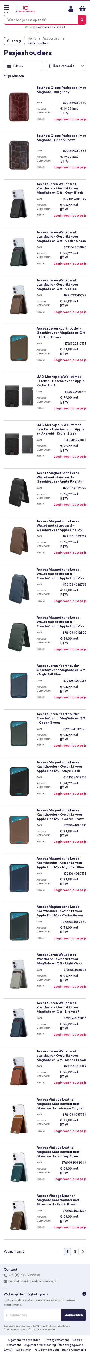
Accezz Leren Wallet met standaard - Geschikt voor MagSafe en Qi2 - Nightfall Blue (58, 1007)
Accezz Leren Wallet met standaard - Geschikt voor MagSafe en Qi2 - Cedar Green (61, 236)
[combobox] (45, 20)
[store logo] (25, 9)
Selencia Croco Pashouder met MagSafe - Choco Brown (61, 138)
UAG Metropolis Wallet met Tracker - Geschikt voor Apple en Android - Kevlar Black (60, 429)
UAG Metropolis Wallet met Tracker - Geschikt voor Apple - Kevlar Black (61, 381)
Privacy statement (57, 1340)
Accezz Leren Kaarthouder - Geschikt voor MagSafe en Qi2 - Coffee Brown (61, 332)
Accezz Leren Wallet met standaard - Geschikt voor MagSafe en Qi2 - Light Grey (59, 959)
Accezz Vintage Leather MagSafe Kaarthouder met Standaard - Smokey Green (58, 1151)
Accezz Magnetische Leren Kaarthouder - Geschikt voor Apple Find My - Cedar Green (60, 911)
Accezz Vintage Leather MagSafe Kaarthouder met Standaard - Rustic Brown (58, 1200)
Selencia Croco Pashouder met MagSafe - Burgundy (61, 90)
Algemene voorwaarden (24, 1340)
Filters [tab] (18, 66)
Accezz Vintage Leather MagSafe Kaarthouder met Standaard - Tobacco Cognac (60, 1103)
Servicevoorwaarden (14, 1329)
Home (31, 38)
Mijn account (70, 9)
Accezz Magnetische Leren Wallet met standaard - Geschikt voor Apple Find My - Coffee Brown (60, 525)
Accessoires (52, 38)
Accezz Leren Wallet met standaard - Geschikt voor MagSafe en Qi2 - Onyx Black (60, 188)
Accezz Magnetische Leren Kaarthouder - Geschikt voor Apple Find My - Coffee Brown (60, 814)
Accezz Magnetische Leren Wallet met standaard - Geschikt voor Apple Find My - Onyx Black (60, 477)
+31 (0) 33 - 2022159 (24, 1275)
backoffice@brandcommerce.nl (32, 1281)
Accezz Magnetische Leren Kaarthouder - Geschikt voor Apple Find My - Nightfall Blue (60, 862)
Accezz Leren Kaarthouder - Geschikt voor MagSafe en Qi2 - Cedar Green (61, 718)
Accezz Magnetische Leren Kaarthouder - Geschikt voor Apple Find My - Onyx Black (60, 766)
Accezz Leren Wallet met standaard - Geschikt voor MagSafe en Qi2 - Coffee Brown (57, 284)
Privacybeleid (57, 1326)
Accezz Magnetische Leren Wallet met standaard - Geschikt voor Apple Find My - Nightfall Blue (60, 573)
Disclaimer (23, 1350)
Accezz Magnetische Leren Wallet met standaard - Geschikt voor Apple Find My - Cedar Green (60, 621)
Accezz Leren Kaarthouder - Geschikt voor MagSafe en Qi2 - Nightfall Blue (61, 670)
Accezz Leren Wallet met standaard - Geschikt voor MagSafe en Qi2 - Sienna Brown (61, 1055)
